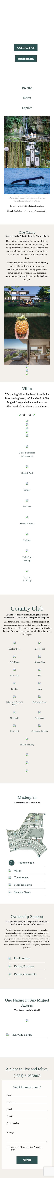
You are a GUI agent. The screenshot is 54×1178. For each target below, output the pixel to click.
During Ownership (25, 974)
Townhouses (21, 877)
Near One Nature (22, 1034)
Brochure (26, 58)
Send (27, 1160)
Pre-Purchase (22, 958)
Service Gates (22, 892)
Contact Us (26, 47)
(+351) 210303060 (27, 1076)
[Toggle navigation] (47, 9)
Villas (17, 870)
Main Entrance (23, 884)
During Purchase (24, 966)
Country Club (26, 862)
